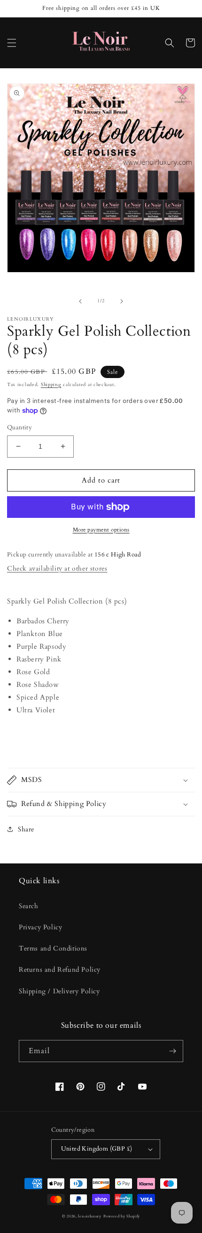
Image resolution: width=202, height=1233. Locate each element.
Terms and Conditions (53, 948)
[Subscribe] (172, 1051)
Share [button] (26, 829)
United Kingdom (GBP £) (96, 1148)
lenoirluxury (89, 1216)
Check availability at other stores (57, 568)
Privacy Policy (40, 927)
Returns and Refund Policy (60, 969)
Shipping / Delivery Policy (59, 991)
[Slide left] (80, 301)
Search (29, 906)
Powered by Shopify (121, 1216)
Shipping (51, 384)
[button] (11, 42)
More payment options (101, 529)
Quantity (19, 427)
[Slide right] (121, 301)
